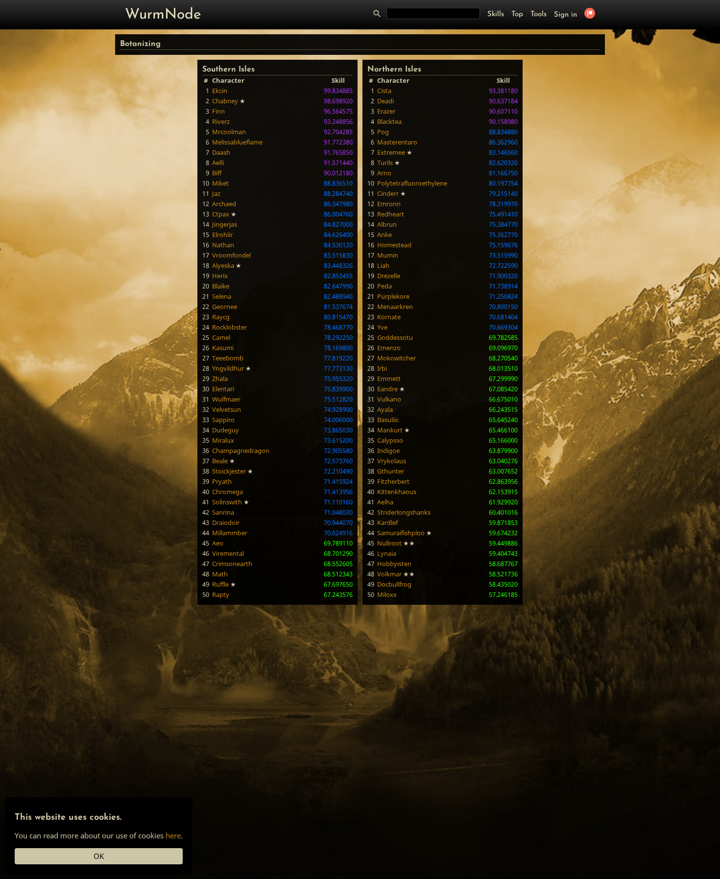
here (173, 835)
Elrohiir (222, 234)
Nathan (223, 244)
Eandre (387, 388)
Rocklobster (229, 327)
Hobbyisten (394, 563)
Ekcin (219, 90)
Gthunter (390, 471)
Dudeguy (225, 430)
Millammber (229, 532)
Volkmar (389, 574)
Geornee (224, 306)
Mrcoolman (229, 131)
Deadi (385, 100)
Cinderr (388, 193)
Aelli (218, 162)
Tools (538, 14)
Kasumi (223, 347)
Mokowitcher (396, 358)
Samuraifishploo (401, 532)
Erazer (386, 111)
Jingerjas (224, 224)
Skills (495, 14)
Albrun (387, 224)
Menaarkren (395, 306)
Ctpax (220, 214)
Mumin (387, 255)
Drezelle (388, 275)
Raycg (221, 316)
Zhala (220, 378)
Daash (221, 152)
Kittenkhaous (396, 491)
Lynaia (386, 553)
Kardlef (387, 522)
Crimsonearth (232, 563)
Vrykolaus (391, 460)
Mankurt (390, 430)
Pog (383, 131)
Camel (221, 337)
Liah (383, 265)
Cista (384, 90)
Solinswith (227, 502)
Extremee (391, 152)
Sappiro (223, 419)
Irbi (382, 368)
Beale (220, 460)
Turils (385, 162)
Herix (220, 275)
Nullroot (389, 543)
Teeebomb (227, 358)
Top (517, 14)
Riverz (221, 121)
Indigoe (388, 450)
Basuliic (388, 419)
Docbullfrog (394, 584)
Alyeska (223, 265)
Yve (382, 327)
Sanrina (223, 512)
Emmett (389, 378)
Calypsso (390, 440)
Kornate (389, 316)
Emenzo (389, 347)
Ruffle (220, 584)
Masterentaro (397, 142)
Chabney (225, 100)
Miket (220, 183)
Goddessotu (395, 337)
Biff (216, 172)
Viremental (228, 553)
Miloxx (387, 594)
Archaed (224, 203)
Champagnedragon (240, 450)
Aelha (385, 502)
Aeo (217, 543)
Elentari (223, 388)
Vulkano (389, 399)
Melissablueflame (237, 142)
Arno (384, 172)
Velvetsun (226, 409)
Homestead (394, 244)
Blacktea (389, 121)
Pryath (222, 481)
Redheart (390, 214)
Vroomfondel (231, 255)
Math (220, 574)
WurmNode (163, 15)
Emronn (389, 203)
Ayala (385, 409)
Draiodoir (226, 522)
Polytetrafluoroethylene (412, 183)
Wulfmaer (226, 399)
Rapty (220, 594)
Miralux (223, 440)
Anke (384, 234)
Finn (218, 111)
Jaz (216, 193)
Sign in (565, 15)
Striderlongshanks (404, 512)
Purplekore (393, 296)
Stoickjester (229, 471)
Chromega (227, 491)
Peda (384, 286)
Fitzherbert (393, 481)
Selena (221, 296)
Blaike (220, 286)
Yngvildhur (228, 368)
